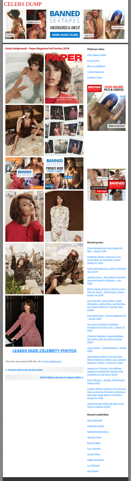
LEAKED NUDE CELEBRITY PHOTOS (44, 350)
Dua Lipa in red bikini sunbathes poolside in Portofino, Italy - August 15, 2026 (106, 327)
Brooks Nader (94, 443)
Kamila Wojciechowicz (98, 431)
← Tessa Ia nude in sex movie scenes (23, 369)
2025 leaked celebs (96, 55)
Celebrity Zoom (94, 77)
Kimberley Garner (95, 426)
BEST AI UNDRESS (96, 66)
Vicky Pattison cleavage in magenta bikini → (61, 377)
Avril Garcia (92, 471)
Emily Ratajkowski (52, 361)
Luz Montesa (93, 465)
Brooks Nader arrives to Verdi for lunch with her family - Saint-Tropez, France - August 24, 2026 (106, 292)
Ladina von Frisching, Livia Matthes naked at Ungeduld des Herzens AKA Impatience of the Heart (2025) (105, 371)
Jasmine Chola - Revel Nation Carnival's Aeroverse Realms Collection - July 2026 (106, 280)
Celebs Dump (23, 4)
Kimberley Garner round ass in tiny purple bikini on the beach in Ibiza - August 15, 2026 (104, 259)
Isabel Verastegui (95, 459)
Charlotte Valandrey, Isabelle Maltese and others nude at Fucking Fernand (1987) (105, 339)
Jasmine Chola (94, 437)
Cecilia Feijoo (93, 454)
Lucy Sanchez (94, 448)
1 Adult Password (95, 71)
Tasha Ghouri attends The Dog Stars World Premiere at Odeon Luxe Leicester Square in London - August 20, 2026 (106, 359)
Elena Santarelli (94, 420)
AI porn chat (93, 60)
